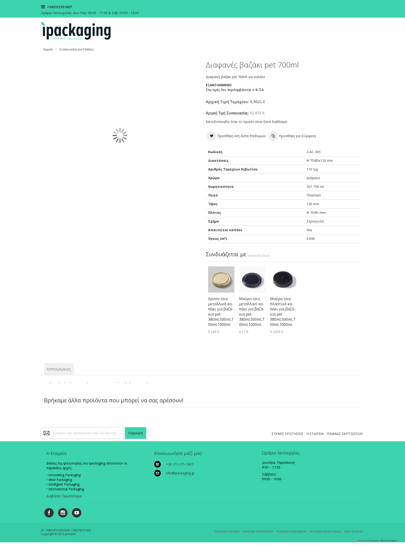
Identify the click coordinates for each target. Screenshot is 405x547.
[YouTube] (74, 512)
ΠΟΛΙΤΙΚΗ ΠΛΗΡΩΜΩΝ (291, 532)
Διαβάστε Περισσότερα (64, 496)
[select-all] (259, 255)
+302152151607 (59, 7)
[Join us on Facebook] (48, 512)
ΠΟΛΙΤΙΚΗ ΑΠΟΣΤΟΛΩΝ (325, 532)
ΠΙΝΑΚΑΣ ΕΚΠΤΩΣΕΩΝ (345, 433)
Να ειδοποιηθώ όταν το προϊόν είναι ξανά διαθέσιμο (246, 121)
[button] (236, 136)
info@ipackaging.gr (180, 473)
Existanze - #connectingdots (383, 540)
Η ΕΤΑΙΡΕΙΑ (315, 433)
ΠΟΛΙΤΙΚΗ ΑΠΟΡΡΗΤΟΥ (258, 532)
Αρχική (47, 49)
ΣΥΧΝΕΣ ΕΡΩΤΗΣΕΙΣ (287, 433)
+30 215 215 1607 (179, 464)
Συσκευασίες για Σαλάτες (77, 49)
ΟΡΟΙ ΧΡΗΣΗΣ (353, 532)
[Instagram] (61, 512)
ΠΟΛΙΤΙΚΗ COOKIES (227, 532)
